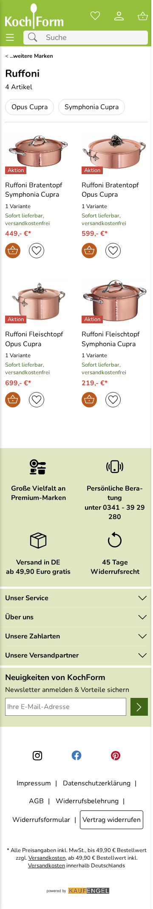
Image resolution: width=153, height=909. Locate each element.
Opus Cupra (29, 107)
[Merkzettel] (95, 16)
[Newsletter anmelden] (139, 707)
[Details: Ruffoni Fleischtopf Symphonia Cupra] (93, 319)
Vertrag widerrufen (111, 819)
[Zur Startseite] (34, 16)
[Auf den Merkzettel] (36, 250)
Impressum (34, 783)
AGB (36, 801)
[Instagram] (37, 755)
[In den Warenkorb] (12, 250)
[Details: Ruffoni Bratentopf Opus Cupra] (93, 170)
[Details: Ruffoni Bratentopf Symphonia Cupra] (16, 170)
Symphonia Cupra (92, 107)
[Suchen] (35, 38)
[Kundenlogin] (119, 16)
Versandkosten (46, 858)
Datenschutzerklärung (96, 783)
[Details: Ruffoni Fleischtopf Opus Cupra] (16, 319)
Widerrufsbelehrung (87, 801)
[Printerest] (115, 755)
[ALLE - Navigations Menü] (10, 37)
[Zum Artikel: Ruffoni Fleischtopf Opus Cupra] (38, 301)
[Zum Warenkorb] (143, 16)
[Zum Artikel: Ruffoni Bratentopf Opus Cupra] (115, 152)
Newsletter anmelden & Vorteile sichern (67, 689)
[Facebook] (76, 755)
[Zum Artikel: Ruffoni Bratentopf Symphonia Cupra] (38, 152)
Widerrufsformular (41, 819)
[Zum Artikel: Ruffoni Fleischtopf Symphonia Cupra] (115, 301)
